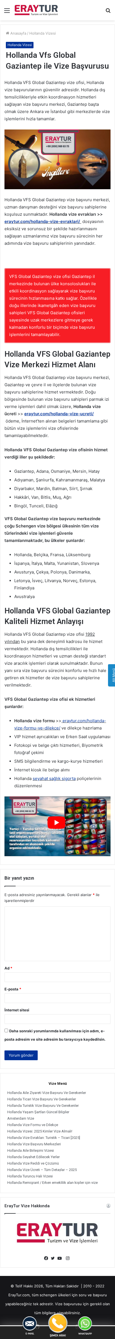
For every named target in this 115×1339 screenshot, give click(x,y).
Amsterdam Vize (20, 1118)
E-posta (12, 989)
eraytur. (69, 720)
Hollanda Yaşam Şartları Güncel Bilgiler (38, 1112)
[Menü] (7, 12)
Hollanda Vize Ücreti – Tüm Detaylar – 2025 (42, 1170)
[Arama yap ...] (108, 12)
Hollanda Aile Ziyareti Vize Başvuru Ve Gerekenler (46, 1093)
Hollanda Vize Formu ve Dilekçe (32, 1125)
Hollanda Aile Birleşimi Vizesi (30, 1150)
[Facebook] (47, 1258)
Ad (8, 968)
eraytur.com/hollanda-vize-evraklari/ (42, 221)
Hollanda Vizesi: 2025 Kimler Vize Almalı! (39, 1131)
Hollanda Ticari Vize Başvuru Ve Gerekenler (41, 1099)
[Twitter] (54, 1258)
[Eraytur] (36, 10)
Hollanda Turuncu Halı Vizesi (30, 1176)
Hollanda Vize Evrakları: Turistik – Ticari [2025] (43, 1138)
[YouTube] (61, 1258)
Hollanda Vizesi (42, 33)
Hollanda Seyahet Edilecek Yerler (33, 1157)
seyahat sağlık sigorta (54, 778)
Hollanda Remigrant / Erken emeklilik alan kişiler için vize (52, 1182)
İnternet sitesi (16, 1010)
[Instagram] (67, 1258)
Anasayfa (17, 33)
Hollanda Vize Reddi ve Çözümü (33, 1163)
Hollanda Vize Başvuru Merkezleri (34, 1144)
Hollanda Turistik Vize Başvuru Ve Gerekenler (43, 1105)
